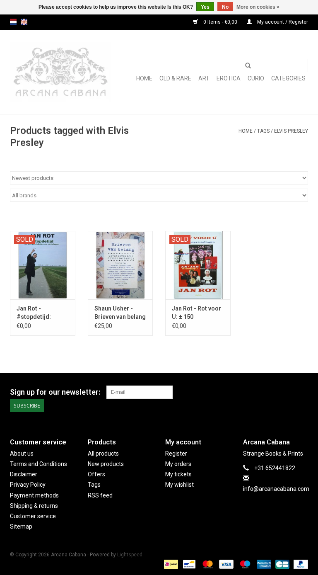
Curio (256, 78)
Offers (96, 474)
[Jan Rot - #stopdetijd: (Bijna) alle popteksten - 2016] (42, 265)
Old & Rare (175, 78)
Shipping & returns (34, 505)
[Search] (248, 65)
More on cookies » (257, 7)
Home (144, 78)
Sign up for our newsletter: (55, 392)
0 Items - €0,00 (220, 22)
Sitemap (21, 526)
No (225, 7)
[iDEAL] (170, 564)
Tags (263, 131)
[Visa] (225, 564)
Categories (288, 78)
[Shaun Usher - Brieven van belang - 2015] (120, 265)
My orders (178, 464)
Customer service (33, 516)
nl (13, 22)
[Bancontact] (188, 564)
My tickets (178, 474)
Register (176, 453)
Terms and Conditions (38, 464)
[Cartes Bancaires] (281, 564)
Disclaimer (23, 474)
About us (22, 453)
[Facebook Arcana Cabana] (287, 392)
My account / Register (282, 22)
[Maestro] (244, 564)
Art (204, 78)
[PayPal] (299, 564)
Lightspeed (129, 555)
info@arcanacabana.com (276, 488)
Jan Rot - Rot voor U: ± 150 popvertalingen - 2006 (196, 313)
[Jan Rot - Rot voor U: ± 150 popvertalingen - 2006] (198, 265)
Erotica (229, 78)
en (24, 22)
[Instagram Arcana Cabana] (301, 392)
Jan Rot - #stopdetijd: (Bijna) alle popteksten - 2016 (41, 313)
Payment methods (34, 495)
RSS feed (100, 495)
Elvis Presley (291, 131)
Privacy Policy (28, 484)
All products (103, 453)
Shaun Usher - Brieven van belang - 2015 (120, 313)
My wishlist (179, 484)
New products (106, 464)
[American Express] (263, 564)
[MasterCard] (207, 564)
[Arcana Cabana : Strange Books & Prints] (60, 72)
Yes (205, 7)
